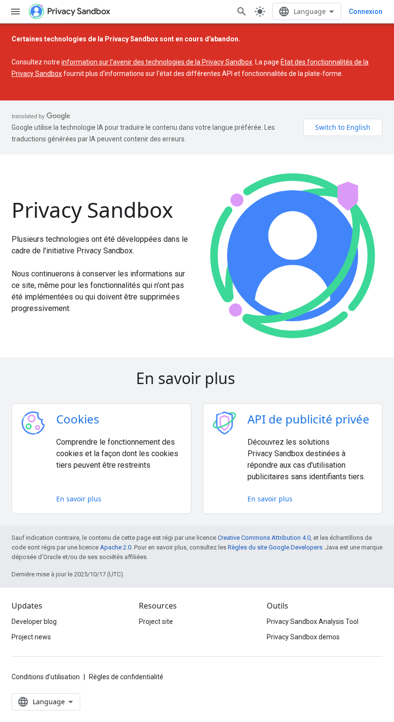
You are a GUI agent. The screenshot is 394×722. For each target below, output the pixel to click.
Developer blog (34, 621)
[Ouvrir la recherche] (241, 11)
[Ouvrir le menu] (15, 11)
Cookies (77, 419)
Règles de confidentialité (126, 677)
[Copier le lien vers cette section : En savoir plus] (248, 380)
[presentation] (197, 378)
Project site (156, 621)
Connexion (365, 11)
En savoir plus (78, 498)
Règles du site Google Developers (275, 547)
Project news (31, 637)
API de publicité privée (308, 419)
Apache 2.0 (115, 547)
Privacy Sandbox (92, 209)
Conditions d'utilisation (46, 677)
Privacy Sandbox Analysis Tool (312, 621)
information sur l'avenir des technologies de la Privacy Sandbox (157, 62)
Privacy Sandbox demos (303, 637)
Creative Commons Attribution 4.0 (264, 537)
